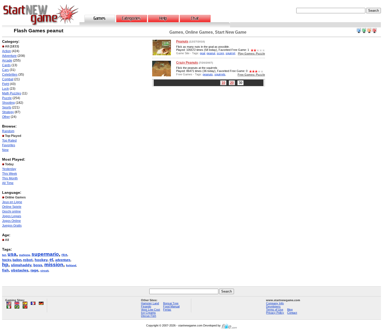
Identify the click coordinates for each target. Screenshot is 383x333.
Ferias (167, 309)
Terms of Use (274, 309)
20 (232, 83)
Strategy (8, 112)
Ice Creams (148, 312)
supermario (45, 254)
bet (4, 254)
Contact (292, 312)
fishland (71, 265)
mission (53, 264)
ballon (17, 260)
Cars (5, 70)
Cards (6, 65)
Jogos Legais (11, 216)
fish (5, 270)
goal (202, 53)
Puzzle (7, 98)
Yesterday (9, 169)
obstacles (19, 270)
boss (37, 265)
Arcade (7, 60)
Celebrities (9, 74)
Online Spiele (11, 207)
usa (12, 254)
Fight (5, 84)
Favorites (8, 145)
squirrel (230, 53)
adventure (62, 260)
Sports (6, 107)
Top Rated (9, 140)
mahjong (24, 254)
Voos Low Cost (150, 309)
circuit (44, 270)
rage (34, 270)
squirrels (219, 74)
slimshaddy (21, 265)
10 (223, 83)
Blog (290, 309)
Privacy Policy (275, 312)
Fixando (146, 306)
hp (5, 264)
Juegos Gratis (12, 225)
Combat (7, 79)
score (220, 53)
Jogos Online (11, 221)
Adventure (9, 56)
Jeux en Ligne (12, 202)
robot (28, 260)
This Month (10, 178)
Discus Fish (148, 315)
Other (6, 117)
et (51, 259)
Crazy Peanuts (187, 62)
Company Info (275, 303)
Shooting (8, 103)
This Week (9, 173)
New (5, 150)
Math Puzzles (11, 93)
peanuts (208, 74)
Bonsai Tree (170, 303)
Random (8, 131)
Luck (5, 88)
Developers (273, 306)
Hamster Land (150, 303)
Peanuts (182, 41)
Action (6, 51)
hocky (6, 260)
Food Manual (171, 306)
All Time (8, 183)
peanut (211, 53)
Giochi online (11, 211)
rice (64, 255)
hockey (41, 260)
